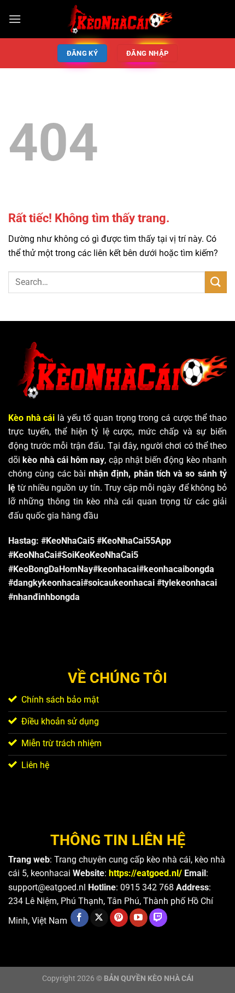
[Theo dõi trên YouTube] (139, 917)
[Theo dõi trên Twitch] (158, 917)
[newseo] (117, 19)
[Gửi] (216, 282)
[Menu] (14, 18)
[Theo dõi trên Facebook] (79, 917)
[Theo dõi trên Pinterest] (119, 917)
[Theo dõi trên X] (99, 917)
